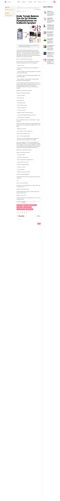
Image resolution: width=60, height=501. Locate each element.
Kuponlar (39, 1)
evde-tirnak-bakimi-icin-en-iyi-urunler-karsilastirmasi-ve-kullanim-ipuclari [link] (28, 7)
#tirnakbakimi (19, 205)
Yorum (39, 223)
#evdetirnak (26, 205)
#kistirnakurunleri (29, 209)
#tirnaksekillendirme (20, 209)
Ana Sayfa (18, 6)
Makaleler (18, 1)
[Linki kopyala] (26, 212)
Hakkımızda (30, 1)
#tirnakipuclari (19, 207)
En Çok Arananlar (37, 9)
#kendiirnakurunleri (27, 207)
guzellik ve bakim (24, 11)
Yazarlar (35, 1)
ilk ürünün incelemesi (30, 201)
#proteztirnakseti (33, 205)
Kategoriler (24, 1)
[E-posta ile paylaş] (24, 212)
